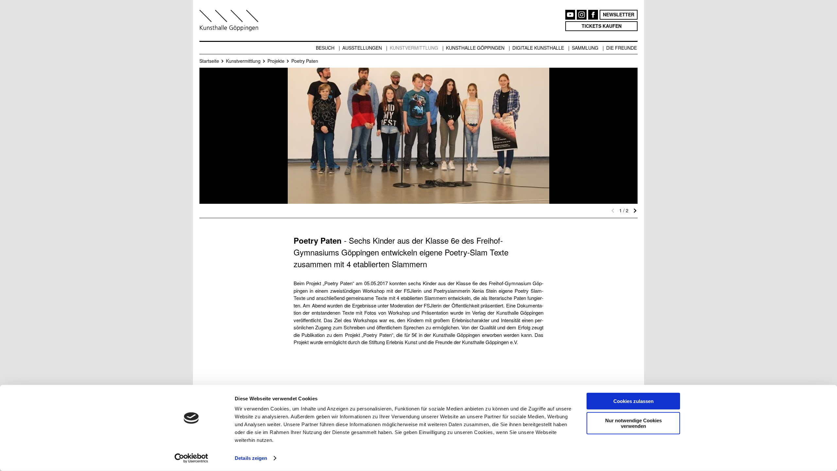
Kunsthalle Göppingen (475, 47)
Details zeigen (251, 458)
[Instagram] (582, 15)
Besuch (325, 47)
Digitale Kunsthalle (538, 47)
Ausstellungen (362, 47)
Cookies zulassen (633, 401)
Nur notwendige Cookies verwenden (633, 422)
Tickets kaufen (602, 26)
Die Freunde (621, 47)
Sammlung (585, 47)
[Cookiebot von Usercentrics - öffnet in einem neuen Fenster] (191, 458)
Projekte (275, 61)
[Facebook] (593, 15)
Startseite (209, 61)
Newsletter (618, 14)
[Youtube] (570, 15)
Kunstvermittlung (414, 47)
